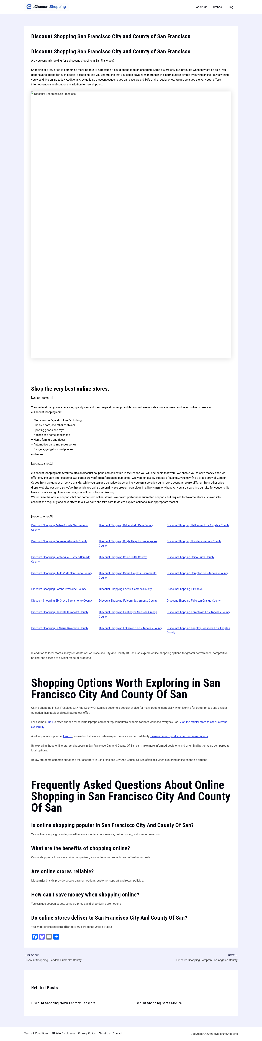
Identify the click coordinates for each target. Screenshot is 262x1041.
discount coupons (93, 473)
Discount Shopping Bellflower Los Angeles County (198, 525)
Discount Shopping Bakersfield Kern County (126, 525)
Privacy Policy (87, 1033)
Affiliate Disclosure (63, 1033)
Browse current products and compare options (179, 736)
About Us (201, 7)
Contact (117, 1033)
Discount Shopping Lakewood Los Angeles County (130, 628)
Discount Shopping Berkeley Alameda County (59, 541)
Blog (230, 7)
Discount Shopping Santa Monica (157, 1003)
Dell (50, 722)
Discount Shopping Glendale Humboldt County (59, 612)
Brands (217, 7)
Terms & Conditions (36, 1033)
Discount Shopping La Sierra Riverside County (59, 628)
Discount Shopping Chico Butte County (123, 557)
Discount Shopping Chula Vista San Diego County (61, 573)
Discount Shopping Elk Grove (185, 589)
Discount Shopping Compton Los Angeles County (197, 573)
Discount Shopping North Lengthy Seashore (63, 1003)
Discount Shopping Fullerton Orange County (194, 600)
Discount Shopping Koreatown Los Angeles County (198, 612)
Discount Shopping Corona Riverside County (58, 589)
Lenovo (67, 736)
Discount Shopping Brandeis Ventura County (194, 541)
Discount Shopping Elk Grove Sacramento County (61, 600)
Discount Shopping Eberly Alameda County (125, 589)
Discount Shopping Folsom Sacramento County (128, 600)
